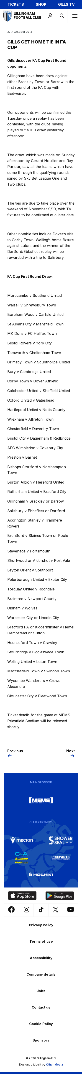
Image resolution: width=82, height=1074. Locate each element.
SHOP (41, 4)
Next (70, 751)
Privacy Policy (41, 925)
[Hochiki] (41, 875)
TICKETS (16, 4)
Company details (41, 974)
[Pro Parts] (60, 858)
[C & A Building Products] (21, 858)
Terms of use (41, 941)
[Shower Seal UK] (60, 840)
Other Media (54, 1064)
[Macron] (21, 840)
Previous (15, 751)
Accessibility (41, 958)
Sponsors (41, 1040)
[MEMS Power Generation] (41, 800)
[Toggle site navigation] (74, 16)
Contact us (41, 1007)
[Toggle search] (61, 16)
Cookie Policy (41, 1024)
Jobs (41, 991)
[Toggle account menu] (50, 16)
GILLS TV (66, 4)
